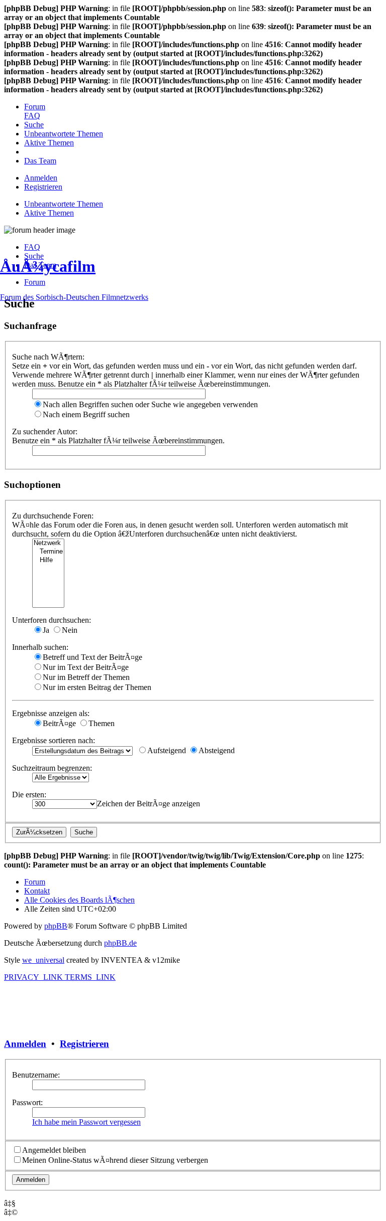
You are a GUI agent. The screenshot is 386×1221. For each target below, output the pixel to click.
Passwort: (27, 1102)
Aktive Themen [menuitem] (49, 213)
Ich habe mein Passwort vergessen (86, 1122)
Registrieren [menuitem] (43, 187)
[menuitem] (34, 106)
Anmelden (25, 1043)
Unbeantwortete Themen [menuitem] (63, 204)
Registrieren (84, 1043)
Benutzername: (36, 1075)
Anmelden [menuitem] (40, 177)
